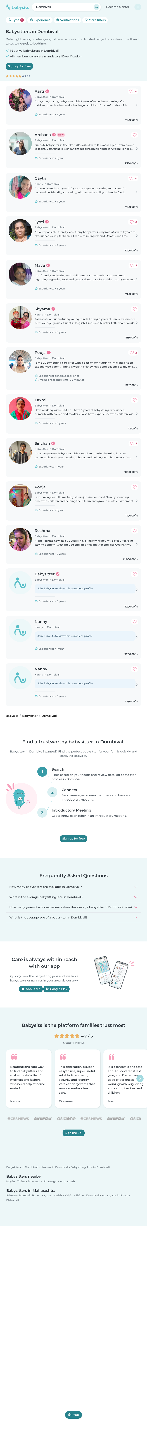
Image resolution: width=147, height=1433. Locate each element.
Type (16, 20)
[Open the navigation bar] (137, 7)
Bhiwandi (34, 1181)
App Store (32, 989)
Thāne (21, 1181)
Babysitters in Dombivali (22, 1167)
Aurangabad (110, 1195)
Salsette (11, 1195)
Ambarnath (67, 1181)
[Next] (140, 1078)
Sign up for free (19, 66)
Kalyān (10, 1181)
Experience (41, 20)
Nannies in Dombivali (54, 1167)
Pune (35, 1195)
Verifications (69, 20)
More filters (97, 20)
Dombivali (92, 1195)
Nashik (58, 1195)
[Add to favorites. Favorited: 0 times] (134, 135)
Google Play (58, 989)
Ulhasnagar (50, 1181)
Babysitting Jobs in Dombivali (90, 1167)
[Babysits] (17, 7)
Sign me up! (73, 1132)
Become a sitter (117, 7)
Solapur (125, 1195)
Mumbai (24, 1195)
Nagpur (46, 1195)
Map (75, 1414)
